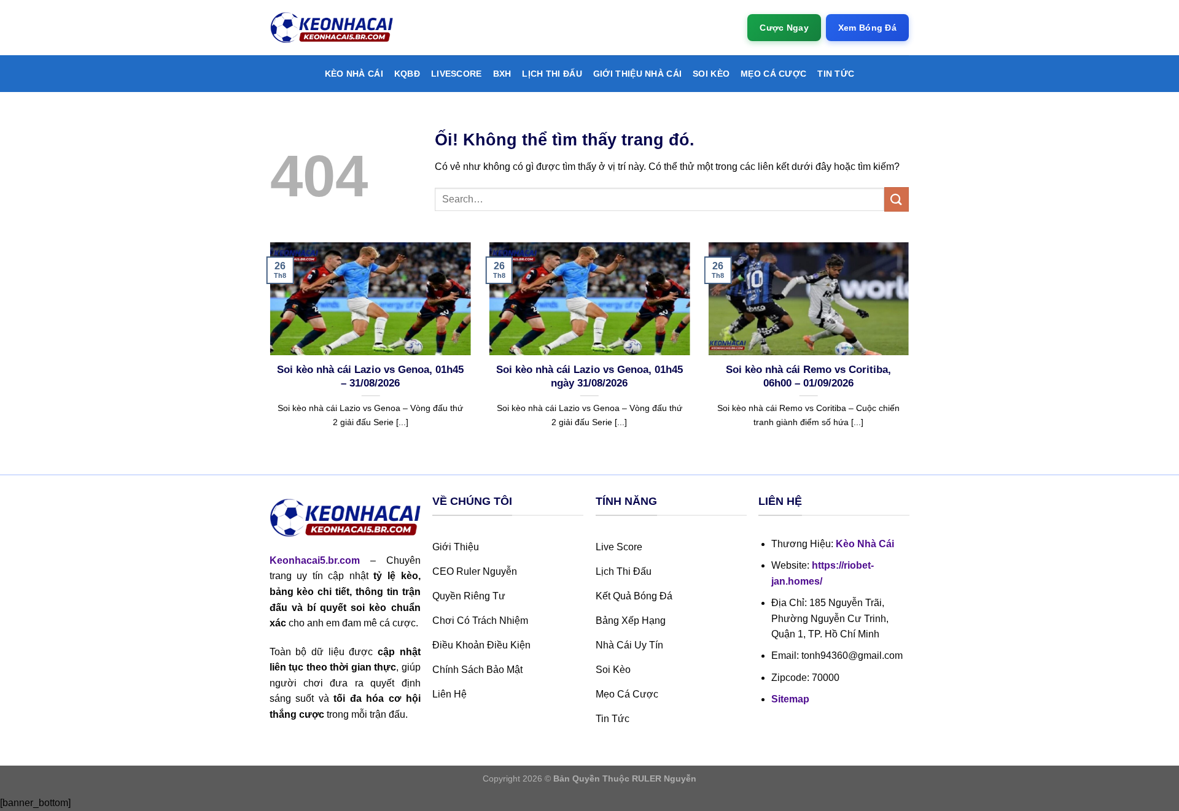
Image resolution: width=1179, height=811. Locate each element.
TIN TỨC (835, 74)
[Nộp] (896, 199)
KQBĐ (407, 74)
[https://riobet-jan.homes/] (331, 27)
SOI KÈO (711, 74)
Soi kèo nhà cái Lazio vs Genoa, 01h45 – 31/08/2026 (370, 376)
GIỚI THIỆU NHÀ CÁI (637, 74)
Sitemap (790, 699)
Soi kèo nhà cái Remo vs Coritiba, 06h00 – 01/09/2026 (808, 376)
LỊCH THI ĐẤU (552, 74)
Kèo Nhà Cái (354, 74)
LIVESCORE (456, 74)
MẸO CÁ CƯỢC (773, 74)
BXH (502, 74)
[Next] (911, 356)
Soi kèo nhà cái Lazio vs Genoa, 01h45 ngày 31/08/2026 (589, 376)
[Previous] (268, 356)
